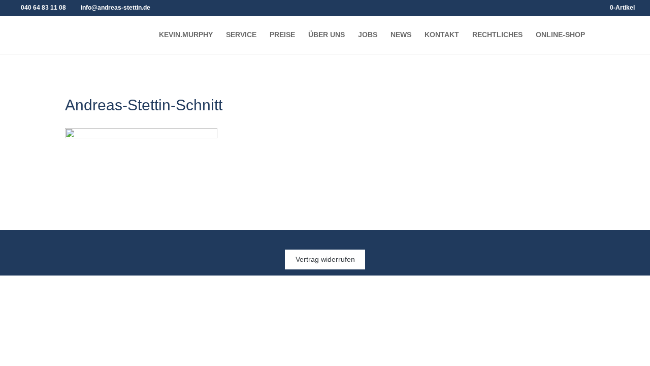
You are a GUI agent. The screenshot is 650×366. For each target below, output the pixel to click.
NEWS (401, 35)
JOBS (367, 35)
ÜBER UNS (326, 35)
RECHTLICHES (497, 35)
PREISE (282, 35)
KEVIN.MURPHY (186, 35)
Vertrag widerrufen (325, 260)
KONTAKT (442, 35)
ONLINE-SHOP (560, 35)
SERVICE (241, 35)
